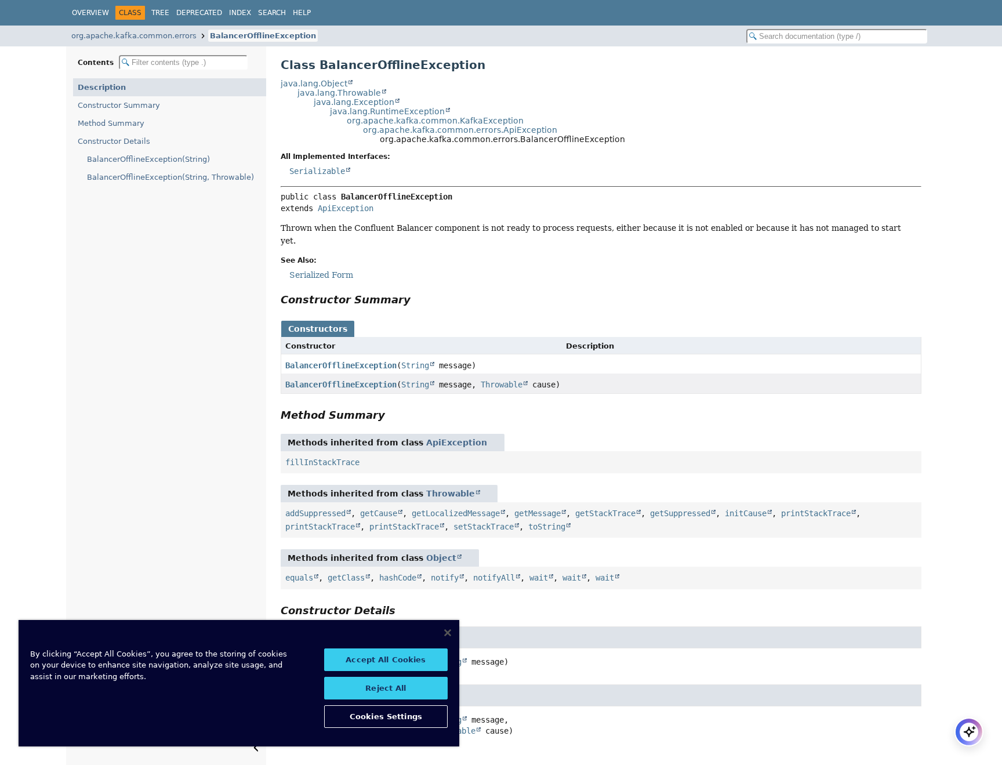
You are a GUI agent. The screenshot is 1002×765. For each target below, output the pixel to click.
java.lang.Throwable (339, 92)
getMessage (537, 513)
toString (546, 526)
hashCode (397, 577)
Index (240, 13)
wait (538, 577)
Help (302, 13)
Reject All (385, 688)
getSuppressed (680, 513)
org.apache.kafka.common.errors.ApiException (460, 130)
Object (441, 558)
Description (102, 87)
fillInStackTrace (322, 462)
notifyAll (494, 577)
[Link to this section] (418, 299)
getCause (378, 513)
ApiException (345, 208)
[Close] (447, 632)
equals (299, 577)
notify (445, 577)
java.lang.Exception (354, 102)
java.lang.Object (314, 83)
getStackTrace (605, 513)
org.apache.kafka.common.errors (134, 35)
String (415, 365)
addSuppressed (315, 513)
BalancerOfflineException (263, 35)
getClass (346, 577)
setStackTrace (483, 526)
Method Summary (111, 123)
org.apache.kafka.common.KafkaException (435, 120)
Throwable (501, 384)
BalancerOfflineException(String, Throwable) (170, 177)
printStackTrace (816, 513)
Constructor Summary (119, 105)
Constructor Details (114, 141)
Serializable (317, 171)
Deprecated (199, 13)
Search (272, 13)
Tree (160, 13)
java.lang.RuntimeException (387, 111)
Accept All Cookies (386, 659)
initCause (746, 513)
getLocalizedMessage (456, 513)
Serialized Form (321, 275)
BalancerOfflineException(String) (148, 159)
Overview (90, 13)
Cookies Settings (386, 716)
